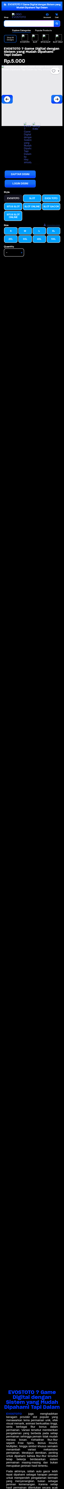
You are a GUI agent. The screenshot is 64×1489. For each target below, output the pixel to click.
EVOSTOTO (14, 1413)
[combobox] (29, 23)
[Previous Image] (7, 99)
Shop (6, 17)
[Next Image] (56, 99)
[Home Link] (23, 16)
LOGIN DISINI (20, 183)
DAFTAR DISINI (20, 174)
